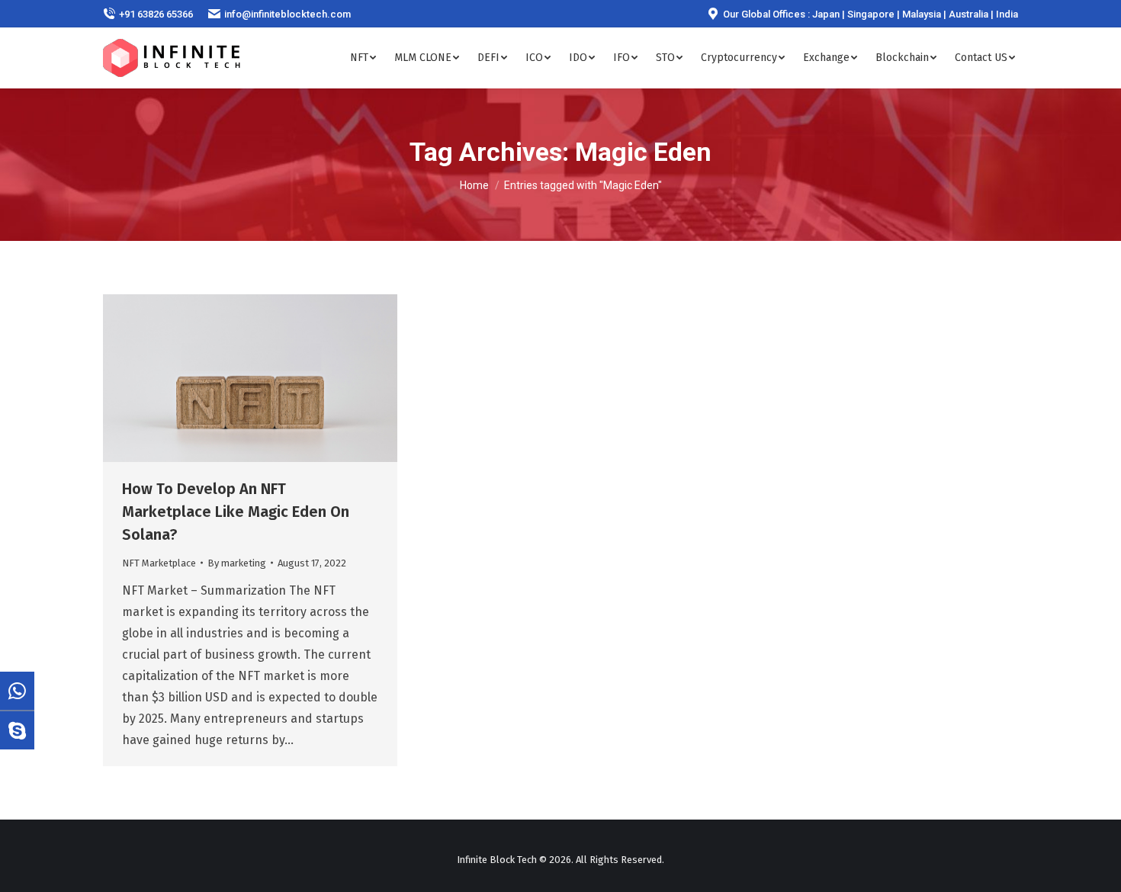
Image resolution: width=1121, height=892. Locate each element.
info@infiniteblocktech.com (287, 14)
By (236, 563)
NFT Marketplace (159, 563)
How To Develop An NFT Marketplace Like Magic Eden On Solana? (235, 512)
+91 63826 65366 (156, 14)
